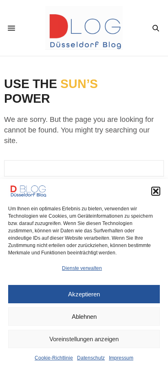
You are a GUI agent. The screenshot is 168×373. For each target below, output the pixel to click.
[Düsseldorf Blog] (84, 28)
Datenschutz (91, 358)
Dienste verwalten (82, 268)
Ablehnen (84, 316)
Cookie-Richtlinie (54, 358)
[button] (156, 191)
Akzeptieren (84, 294)
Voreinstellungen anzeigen (84, 338)
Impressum (121, 358)
